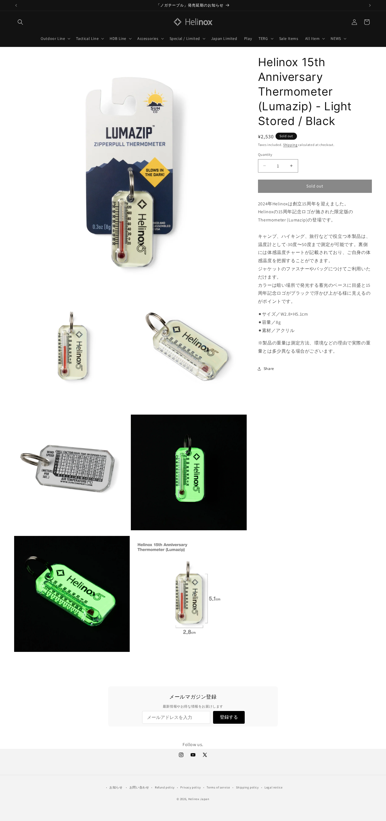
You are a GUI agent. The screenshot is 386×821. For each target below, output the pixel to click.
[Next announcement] (370, 5)
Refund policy (165, 787)
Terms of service (218, 787)
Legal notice (273, 787)
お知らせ (115, 787)
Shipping (290, 145)
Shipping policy (247, 787)
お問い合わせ (139, 787)
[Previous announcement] (16, 5)
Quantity (265, 154)
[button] (20, 22)
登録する (229, 717)
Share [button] (269, 368)
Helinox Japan (198, 799)
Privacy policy (190, 787)
